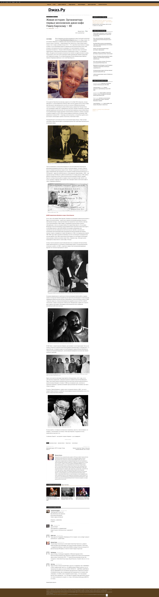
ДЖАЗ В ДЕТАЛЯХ (92, 4)
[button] (111, 4)
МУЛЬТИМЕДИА (81, 4)
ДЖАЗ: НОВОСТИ (62, 4)
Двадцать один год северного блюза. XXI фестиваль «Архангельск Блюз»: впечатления (102, 53)
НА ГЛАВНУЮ (48, 15)
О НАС (54, 4)
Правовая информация (58, 593)
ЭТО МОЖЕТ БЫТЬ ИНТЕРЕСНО (53, 484)
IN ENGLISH (66, 593)
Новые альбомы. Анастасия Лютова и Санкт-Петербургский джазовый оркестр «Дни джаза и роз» (102, 94)
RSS (10, 2)
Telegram (13, 2)
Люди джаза (55, 16)
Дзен (17, 2)
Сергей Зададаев (96, 103)
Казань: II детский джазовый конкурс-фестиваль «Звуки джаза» (101, 49)
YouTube (6, 2)
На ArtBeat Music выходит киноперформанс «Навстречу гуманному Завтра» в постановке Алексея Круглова (102, 45)
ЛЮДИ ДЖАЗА (72, 4)
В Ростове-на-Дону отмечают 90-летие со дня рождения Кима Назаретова (102, 62)
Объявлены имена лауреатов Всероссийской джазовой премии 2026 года (102, 71)
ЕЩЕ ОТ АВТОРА (65, 484)
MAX (19, 2)
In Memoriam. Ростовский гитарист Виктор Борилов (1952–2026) (53, 499)
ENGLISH (49, 4)
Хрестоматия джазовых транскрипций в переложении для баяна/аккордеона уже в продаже (102, 39)
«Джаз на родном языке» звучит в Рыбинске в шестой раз (102, 75)
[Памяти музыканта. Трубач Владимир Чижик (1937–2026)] (68, 492)
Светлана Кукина (96, 87)
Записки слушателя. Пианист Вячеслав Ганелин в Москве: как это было (81, 449)
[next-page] (49, 502)
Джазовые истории (56, 15)
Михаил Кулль (51, 28)
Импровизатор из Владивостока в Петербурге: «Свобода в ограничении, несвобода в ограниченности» (103, 66)
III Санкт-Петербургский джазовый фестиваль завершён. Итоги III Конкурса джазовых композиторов (102, 57)
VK (1, 2)
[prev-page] (47, 502)
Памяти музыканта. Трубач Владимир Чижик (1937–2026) (102, 89)
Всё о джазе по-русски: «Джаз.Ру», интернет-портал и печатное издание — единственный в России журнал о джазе (102, 22)
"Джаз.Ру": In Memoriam (50, 496)
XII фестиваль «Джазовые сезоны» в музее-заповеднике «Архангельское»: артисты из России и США (102, 34)
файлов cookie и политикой (83, 594)
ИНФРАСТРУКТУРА (103, 4)
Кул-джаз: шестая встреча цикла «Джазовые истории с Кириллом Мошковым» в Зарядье (101, 99)
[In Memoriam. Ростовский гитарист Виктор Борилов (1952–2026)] (53, 492)
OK (3, 2)
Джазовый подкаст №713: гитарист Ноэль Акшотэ (55, 449)
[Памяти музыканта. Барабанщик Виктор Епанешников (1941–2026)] (83, 492)
